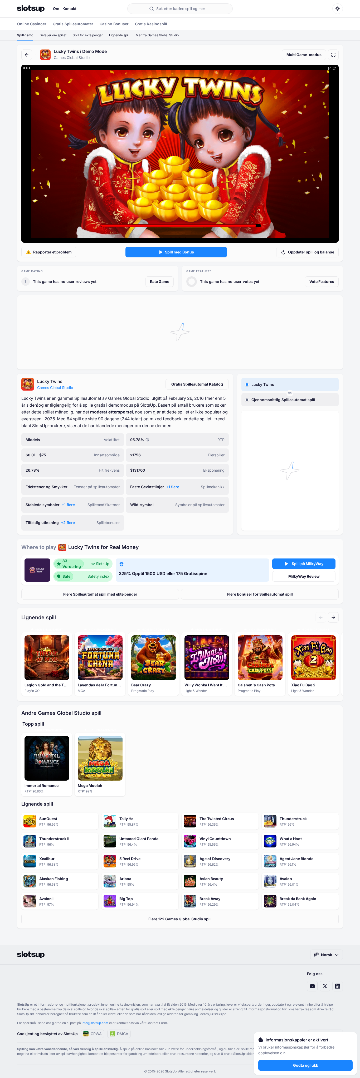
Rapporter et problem (52, 252)
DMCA (122, 1033)
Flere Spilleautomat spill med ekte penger (100, 594)
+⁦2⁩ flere (68, 522)
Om (56, 8)
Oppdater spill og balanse (311, 252)
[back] (26, 54)
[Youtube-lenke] (312, 986)
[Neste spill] (333, 617)
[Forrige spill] (320, 617)
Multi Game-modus (304, 54)
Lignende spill (119, 35)
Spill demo (25, 35)
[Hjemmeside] (31, 8)
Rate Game (159, 281)
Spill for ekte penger (88, 35)
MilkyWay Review (304, 576)
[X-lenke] (325, 986)
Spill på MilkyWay (307, 563)
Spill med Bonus (179, 252)
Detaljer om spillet (53, 35)
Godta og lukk (305, 1065)
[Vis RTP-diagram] (147, 439)
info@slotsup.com (95, 1023)
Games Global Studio (55, 387)
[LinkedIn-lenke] (337, 986)
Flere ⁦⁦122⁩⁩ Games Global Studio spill (180, 919)
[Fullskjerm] (333, 54)
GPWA (96, 1033)
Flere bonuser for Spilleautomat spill (260, 594)
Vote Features (321, 281)
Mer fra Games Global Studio (157, 35)
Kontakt (69, 8)
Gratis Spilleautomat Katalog (197, 384)
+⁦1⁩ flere (172, 487)
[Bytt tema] (337, 8)
